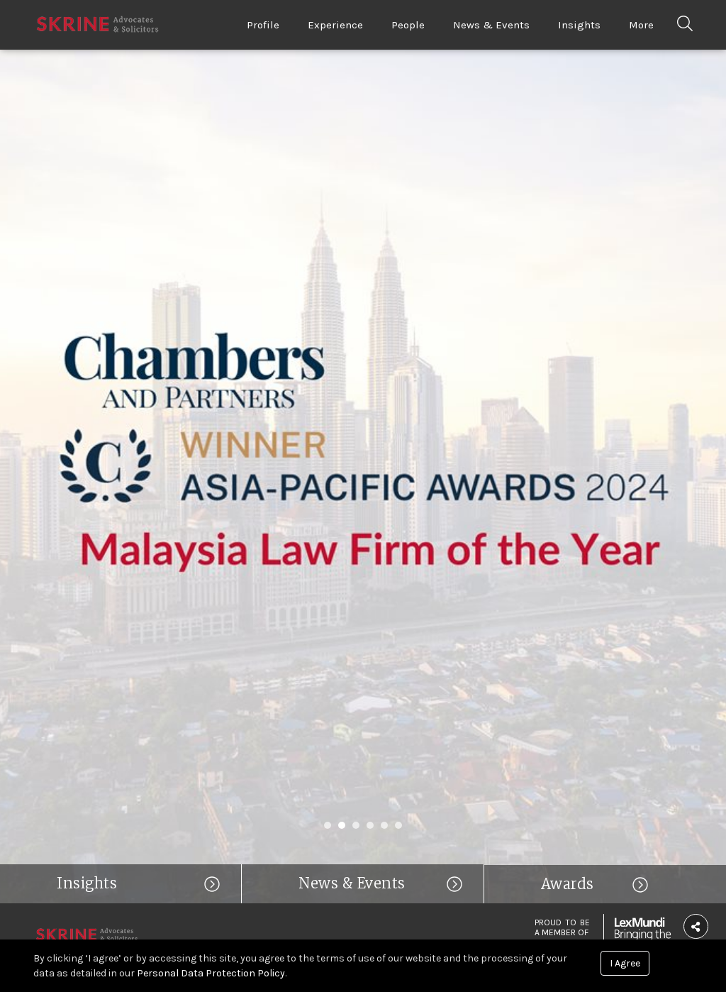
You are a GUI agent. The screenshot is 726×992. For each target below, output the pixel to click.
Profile (263, 24)
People (408, 24)
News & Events (491, 24)
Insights (579, 24)
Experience (335, 24)
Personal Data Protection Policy (211, 973)
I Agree (625, 963)
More (641, 24)
